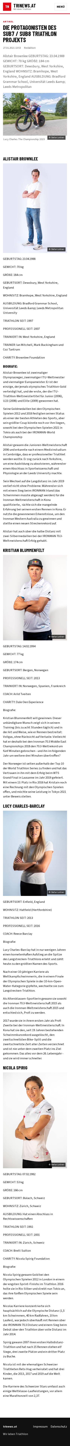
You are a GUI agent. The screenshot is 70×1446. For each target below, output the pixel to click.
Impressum (40, 1427)
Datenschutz (59, 1427)
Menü (61, 7)
